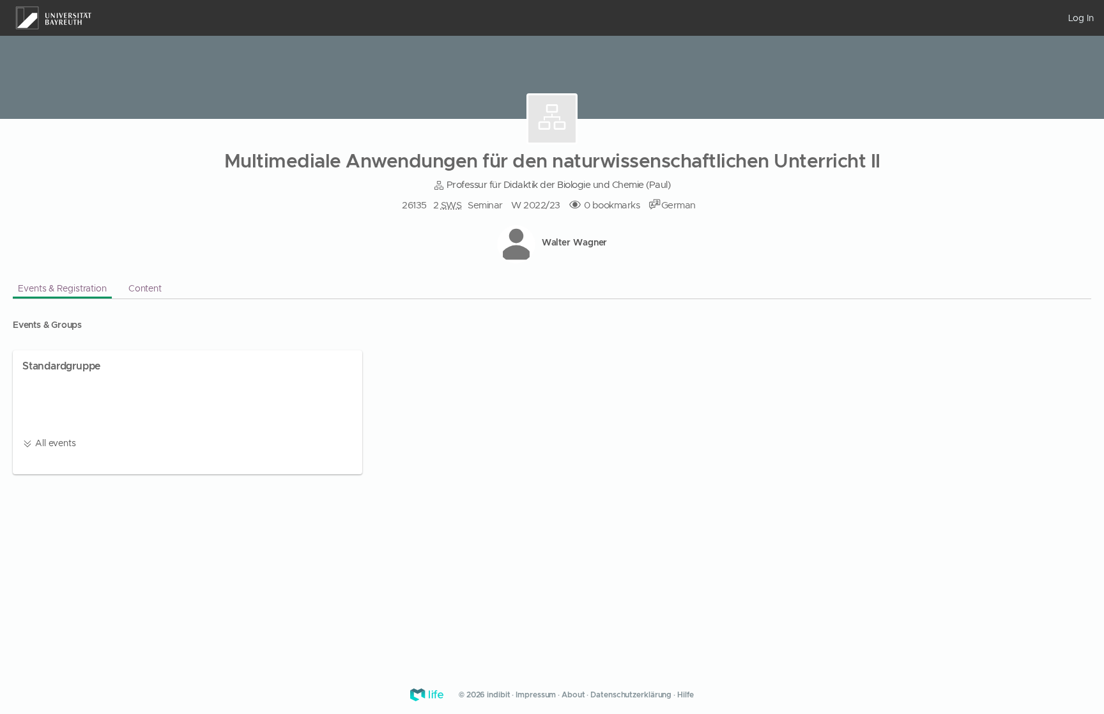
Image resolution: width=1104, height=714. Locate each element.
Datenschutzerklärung (630, 695)
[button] (678, 205)
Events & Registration (62, 288)
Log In (1081, 18)
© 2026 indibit (485, 695)
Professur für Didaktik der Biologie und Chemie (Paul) (557, 184)
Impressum (536, 695)
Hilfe (685, 695)
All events (54, 443)
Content (145, 288)
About (573, 695)
